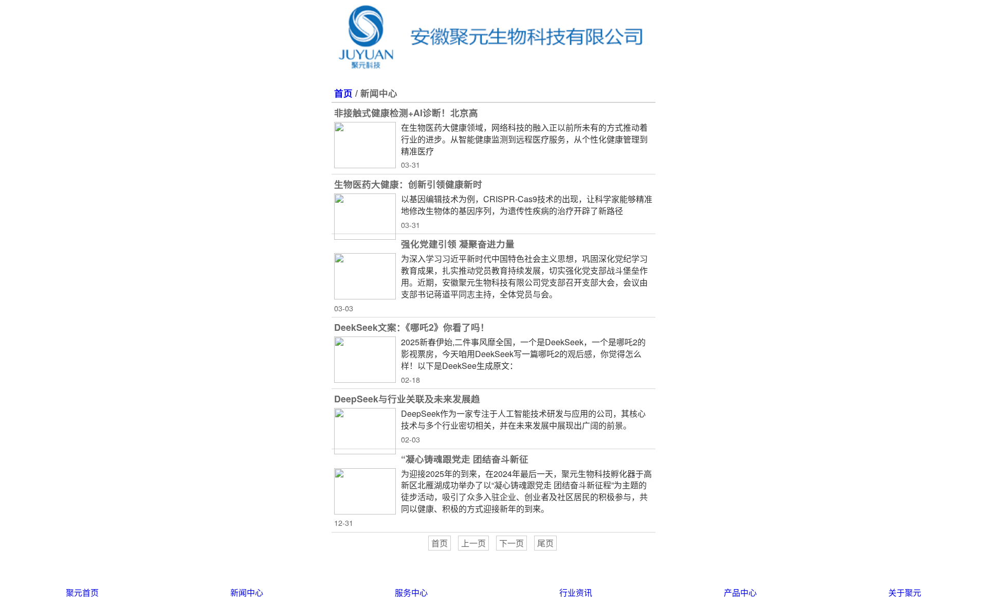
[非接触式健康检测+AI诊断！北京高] (365, 145)
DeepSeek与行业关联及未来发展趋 (407, 398)
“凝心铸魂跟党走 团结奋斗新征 (464, 458)
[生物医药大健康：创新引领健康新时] (365, 216)
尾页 (545, 543)
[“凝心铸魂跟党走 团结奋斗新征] (365, 491)
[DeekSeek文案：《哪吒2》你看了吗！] (365, 359)
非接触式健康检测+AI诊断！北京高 (406, 112)
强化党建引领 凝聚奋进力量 (458, 243)
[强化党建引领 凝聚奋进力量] (365, 276)
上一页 (473, 543)
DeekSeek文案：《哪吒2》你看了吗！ (411, 327)
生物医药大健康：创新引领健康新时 (408, 184)
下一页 (511, 543)
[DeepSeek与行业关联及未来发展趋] (365, 431)
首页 (343, 92)
